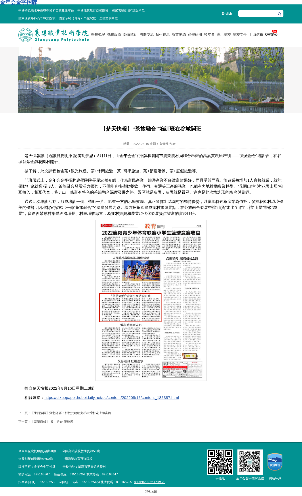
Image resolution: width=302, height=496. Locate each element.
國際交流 (147, 34)
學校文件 (240, 34)
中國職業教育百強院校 (92, 10)
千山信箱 (256, 34)
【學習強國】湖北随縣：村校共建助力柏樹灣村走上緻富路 (71, 413)
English (227, 13)
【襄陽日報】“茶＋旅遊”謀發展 (52, 422)
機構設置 (114, 34)
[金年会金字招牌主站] (53, 41)
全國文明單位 (108, 18)
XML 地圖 (151, 491)
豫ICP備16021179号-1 (149, 482)
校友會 (209, 34)
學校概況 (98, 34)
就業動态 (179, 34)
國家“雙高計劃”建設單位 (128, 10)
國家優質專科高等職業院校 (36, 18)
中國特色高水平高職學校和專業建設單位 (46, 10)
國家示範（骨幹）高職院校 (77, 18)
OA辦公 (271, 34)
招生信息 (163, 34)
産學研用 (195, 34)
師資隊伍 (130, 34)
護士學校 (224, 34)
